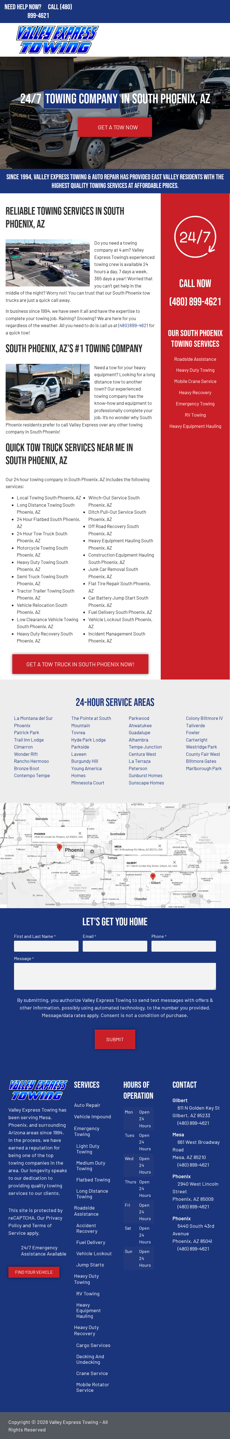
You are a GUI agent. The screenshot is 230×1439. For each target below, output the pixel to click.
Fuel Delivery (90, 1242)
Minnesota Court (87, 782)
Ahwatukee (140, 725)
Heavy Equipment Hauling (195, 426)
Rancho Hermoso (31, 761)
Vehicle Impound (92, 1116)
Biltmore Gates (201, 761)
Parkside (80, 746)
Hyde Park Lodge (88, 739)
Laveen (78, 754)
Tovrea (78, 732)
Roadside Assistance (195, 359)
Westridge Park (201, 746)
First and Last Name (35, 936)
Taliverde (195, 725)
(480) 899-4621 (133, 325)
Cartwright (197, 739)
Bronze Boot (26, 768)
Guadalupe (139, 732)
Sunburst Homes (145, 775)
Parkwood (139, 718)
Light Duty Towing (87, 1149)
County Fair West (203, 754)
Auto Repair (87, 1105)
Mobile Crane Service (195, 381)
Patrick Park (26, 732)
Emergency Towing (195, 403)
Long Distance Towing (92, 1193)
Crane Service (92, 1373)
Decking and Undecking (90, 1359)
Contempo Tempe (32, 775)
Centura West (142, 754)
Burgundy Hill (84, 761)
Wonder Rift (26, 754)
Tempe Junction (145, 746)
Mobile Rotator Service (92, 1387)
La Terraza (140, 761)
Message (24, 958)
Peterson (138, 768)
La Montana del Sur (33, 718)
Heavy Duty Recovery (86, 1330)
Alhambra (138, 739)
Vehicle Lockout (94, 1253)
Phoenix (22, 725)
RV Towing (195, 414)
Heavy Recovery (195, 392)
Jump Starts (90, 1264)
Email (89, 936)
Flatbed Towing (93, 1179)
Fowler (193, 732)
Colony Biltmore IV (204, 718)
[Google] (201, 1425)
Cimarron (23, 746)
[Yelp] (216, 1425)
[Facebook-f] (187, 1425)
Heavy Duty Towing (195, 370)
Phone (158, 936)
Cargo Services (93, 1345)
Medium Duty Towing (90, 1165)
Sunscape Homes (146, 782)
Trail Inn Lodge (29, 739)
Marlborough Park (204, 768)
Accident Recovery (86, 1228)
